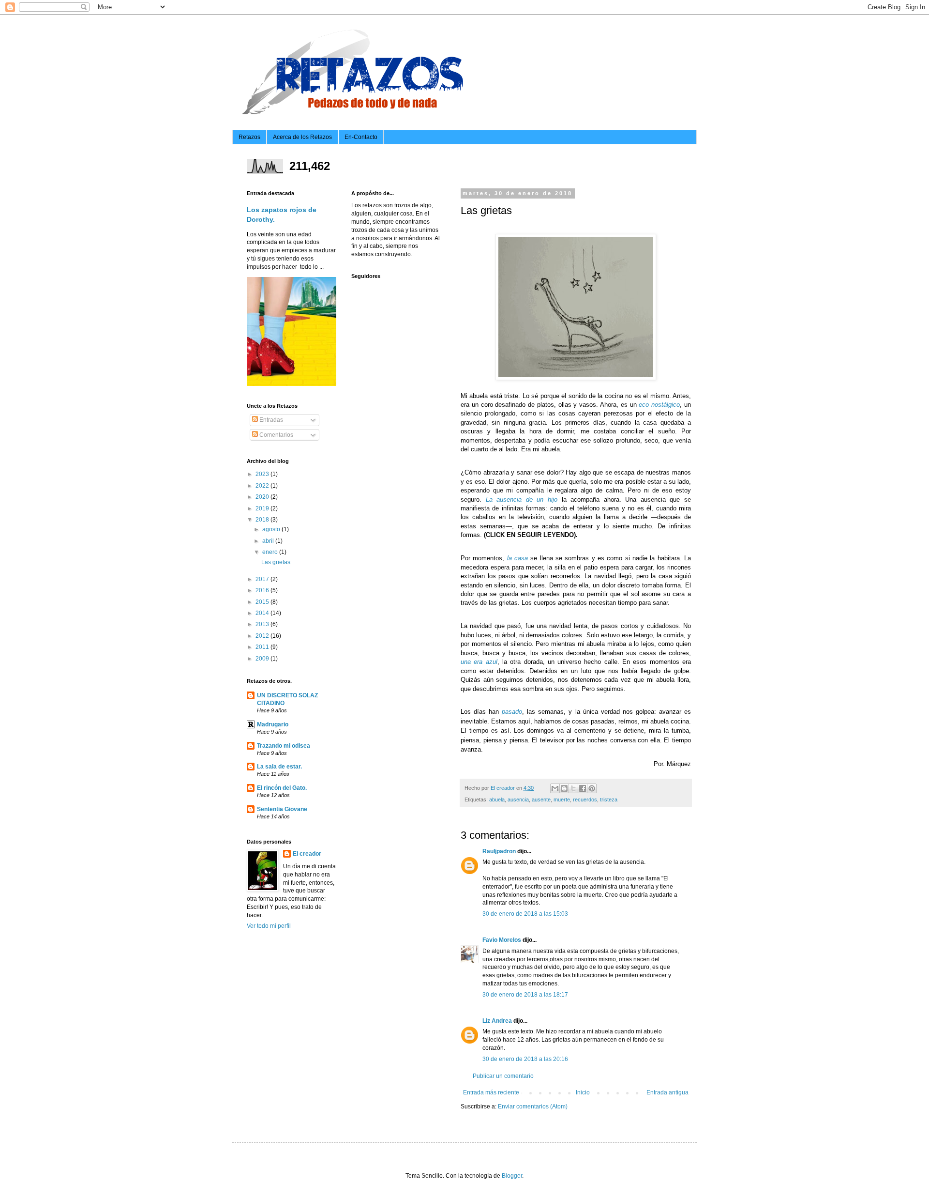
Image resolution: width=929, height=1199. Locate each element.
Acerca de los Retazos (302, 137)
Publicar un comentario (503, 1076)
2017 (262, 579)
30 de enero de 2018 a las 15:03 (525, 913)
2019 (262, 508)
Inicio (583, 1092)
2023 (262, 474)
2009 (262, 658)
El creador (307, 853)
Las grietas (275, 562)
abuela (497, 799)
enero (270, 552)
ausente (541, 799)
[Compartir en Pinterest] (592, 788)
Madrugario (272, 724)
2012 (262, 635)
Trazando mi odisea (283, 745)
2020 (262, 496)
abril (268, 541)
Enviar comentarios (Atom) (533, 1106)
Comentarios (275, 434)
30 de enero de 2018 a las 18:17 (525, 994)
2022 (262, 485)
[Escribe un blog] (564, 788)
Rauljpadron (499, 851)
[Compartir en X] (573, 788)
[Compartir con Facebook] (582, 788)
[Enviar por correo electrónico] (555, 788)
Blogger (512, 1175)
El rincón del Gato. (282, 787)
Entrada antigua (667, 1092)
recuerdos (585, 799)
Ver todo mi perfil (269, 925)
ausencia (518, 799)
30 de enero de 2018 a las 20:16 (525, 1059)
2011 (262, 647)
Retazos (249, 137)
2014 (262, 613)
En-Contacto (361, 137)
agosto (272, 529)
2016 (262, 590)
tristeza (608, 799)
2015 (262, 602)
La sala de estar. (279, 766)
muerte (562, 799)
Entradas (270, 419)
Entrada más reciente (491, 1092)
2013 (262, 624)
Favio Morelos (501, 940)
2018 (262, 519)
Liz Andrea (497, 1020)
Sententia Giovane (282, 809)
